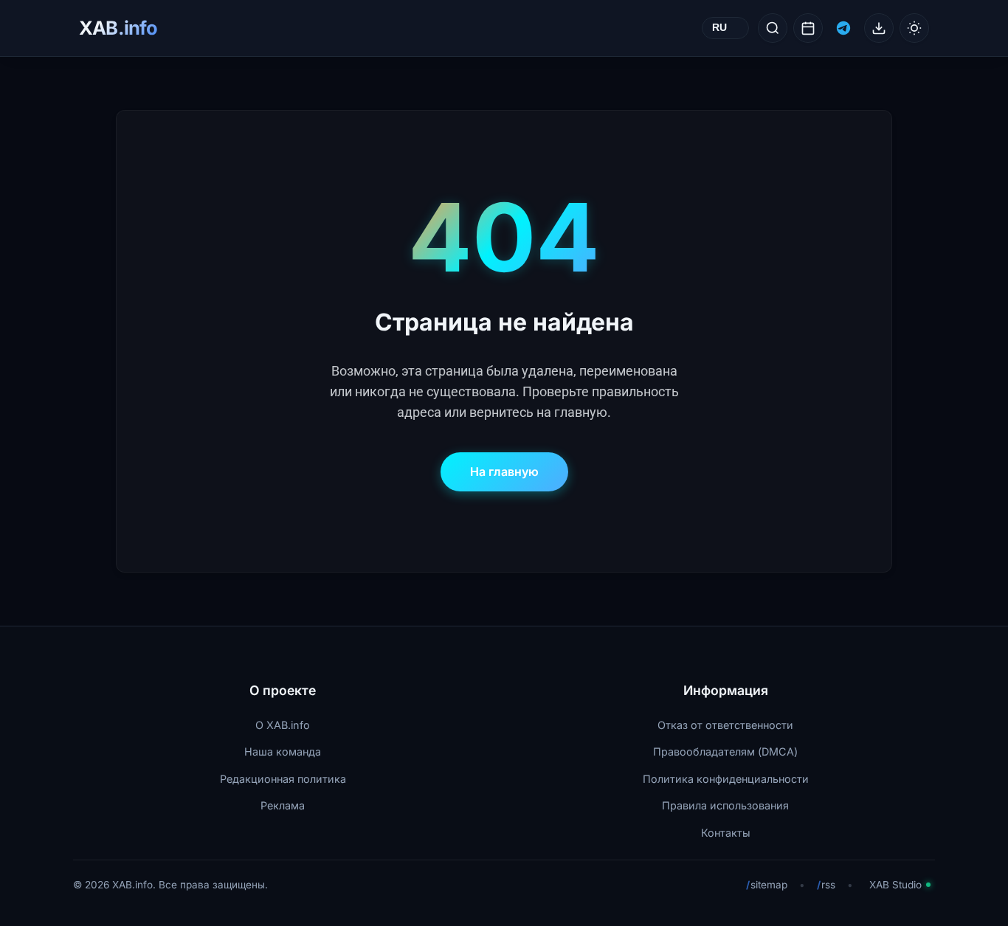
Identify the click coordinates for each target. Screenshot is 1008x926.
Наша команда (282, 751)
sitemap (766, 885)
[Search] (772, 28)
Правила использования (725, 805)
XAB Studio (895, 885)
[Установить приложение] (879, 28)
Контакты (725, 832)
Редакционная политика (283, 779)
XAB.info (118, 27)
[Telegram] (843, 28)
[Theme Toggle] (914, 28)
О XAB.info (282, 725)
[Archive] (808, 28)
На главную (504, 471)
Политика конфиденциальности (726, 779)
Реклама (282, 805)
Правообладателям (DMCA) (725, 751)
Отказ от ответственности (725, 725)
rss (826, 885)
